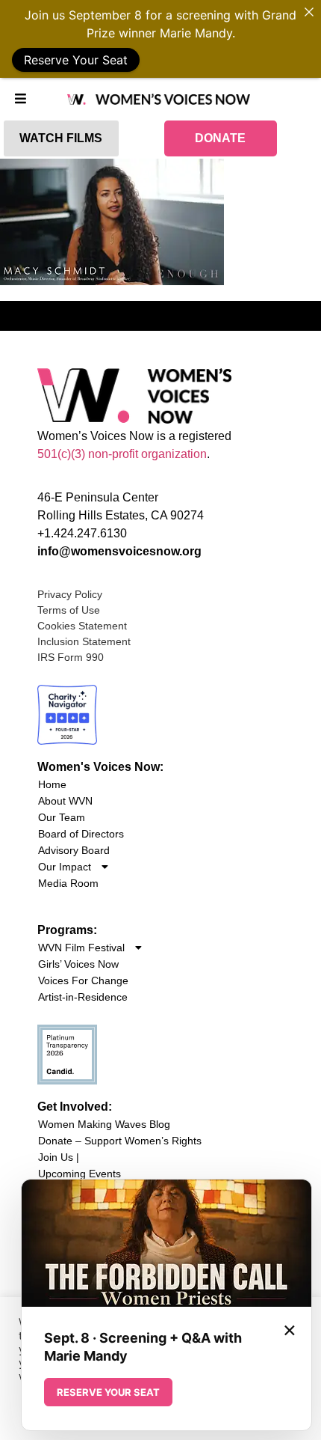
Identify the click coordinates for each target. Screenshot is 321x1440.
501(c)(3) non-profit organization (122, 454)
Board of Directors (81, 834)
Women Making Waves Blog (104, 1124)
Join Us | (58, 1157)
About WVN (65, 801)
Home (52, 784)
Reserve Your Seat (76, 59)
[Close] (309, 12)
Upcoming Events (79, 1174)
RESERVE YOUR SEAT (108, 1392)
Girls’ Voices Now (78, 964)
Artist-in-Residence (83, 997)
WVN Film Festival (81, 948)
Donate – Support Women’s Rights (120, 1141)
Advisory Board (74, 850)
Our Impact (64, 867)
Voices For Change (83, 980)
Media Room (68, 883)
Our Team (61, 817)
